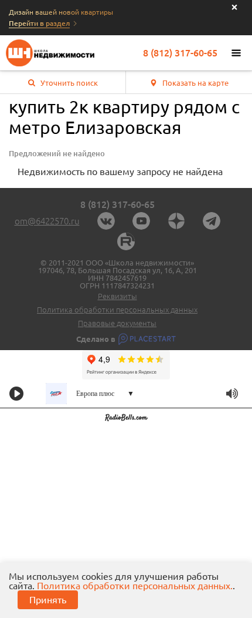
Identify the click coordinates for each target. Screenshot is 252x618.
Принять (47, 600)
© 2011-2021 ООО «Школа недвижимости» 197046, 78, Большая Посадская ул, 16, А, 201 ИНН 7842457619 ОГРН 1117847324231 (117, 274)
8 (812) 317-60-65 (180, 53)
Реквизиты (117, 296)
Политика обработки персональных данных (117, 310)
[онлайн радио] (126, 419)
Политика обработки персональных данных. (135, 585)
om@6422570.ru (47, 221)
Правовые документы (117, 323)
